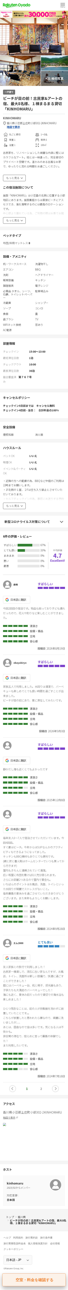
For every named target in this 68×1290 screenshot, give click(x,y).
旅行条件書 (46, 1237)
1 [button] (27, 1088)
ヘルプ (7, 1237)
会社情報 (55, 1243)
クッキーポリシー (13, 1249)
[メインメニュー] (62, 5)
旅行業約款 (32, 1237)
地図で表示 (13, 127)
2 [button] (41, 1088)
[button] (12, 1088)
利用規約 (18, 1237)
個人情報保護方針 (38, 1243)
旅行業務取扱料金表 (15, 1243)
